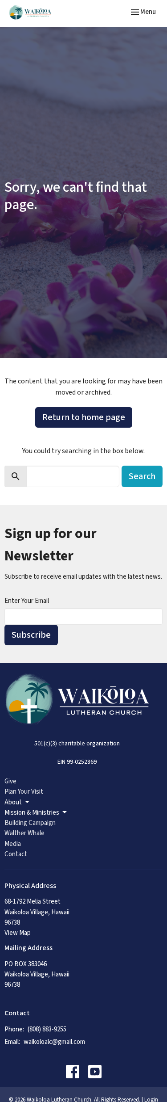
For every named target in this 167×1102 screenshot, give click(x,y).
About (13, 802)
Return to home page (83, 417)
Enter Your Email (26, 601)
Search (142, 476)
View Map (17, 933)
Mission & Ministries (31, 812)
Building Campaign (30, 823)
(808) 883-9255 (47, 1029)
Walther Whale (24, 833)
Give (10, 781)
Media (12, 844)
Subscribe (31, 635)
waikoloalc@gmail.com (54, 1042)
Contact (15, 854)
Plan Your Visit (23, 791)
